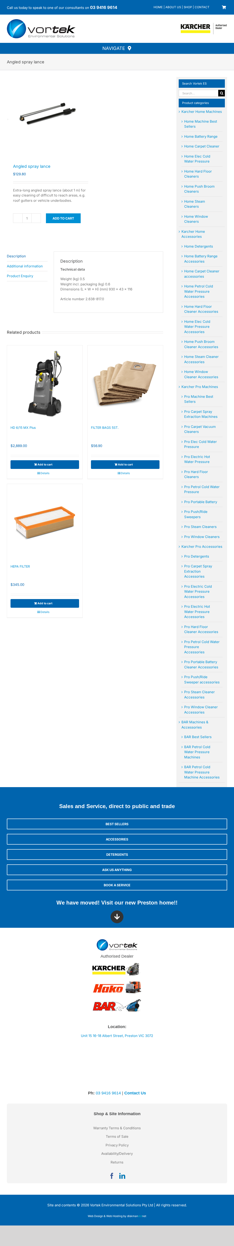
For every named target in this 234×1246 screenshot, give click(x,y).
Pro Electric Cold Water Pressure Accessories (198, 591)
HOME (158, 7)
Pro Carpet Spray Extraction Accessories (198, 571)
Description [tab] (16, 256)
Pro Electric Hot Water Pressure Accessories (197, 611)
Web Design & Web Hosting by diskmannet (117, 1216)
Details (44, 473)
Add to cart (63, 218)
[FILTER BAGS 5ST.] (125, 383)
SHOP (188, 7)
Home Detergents (198, 246)
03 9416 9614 (103, 7)
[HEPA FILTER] (44, 521)
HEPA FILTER (20, 566)
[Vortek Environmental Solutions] (41, 21)
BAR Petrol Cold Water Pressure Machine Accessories (202, 772)
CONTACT (202, 7)
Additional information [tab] (25, 266)
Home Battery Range (201, 136)
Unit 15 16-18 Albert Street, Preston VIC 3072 (117, 1036)
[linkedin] (122, 1176)
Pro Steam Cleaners (200, 527)
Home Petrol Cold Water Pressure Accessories (198, 291)
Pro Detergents (196, 556)
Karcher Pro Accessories (201, 546)
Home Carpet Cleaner (201, 146)
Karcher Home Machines (201, 111)
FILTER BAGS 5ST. (105, 427)
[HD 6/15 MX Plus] (44, 383)
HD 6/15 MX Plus (23, 427)
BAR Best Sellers (198, 737)
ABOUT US (173, 7)
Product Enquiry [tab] (20, 276)
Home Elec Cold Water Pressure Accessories (197, 326)
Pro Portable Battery (200, 502)
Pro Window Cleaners (202, 537)
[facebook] (112, 1176)
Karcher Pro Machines (199, 387)
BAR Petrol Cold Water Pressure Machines (197, 752)
